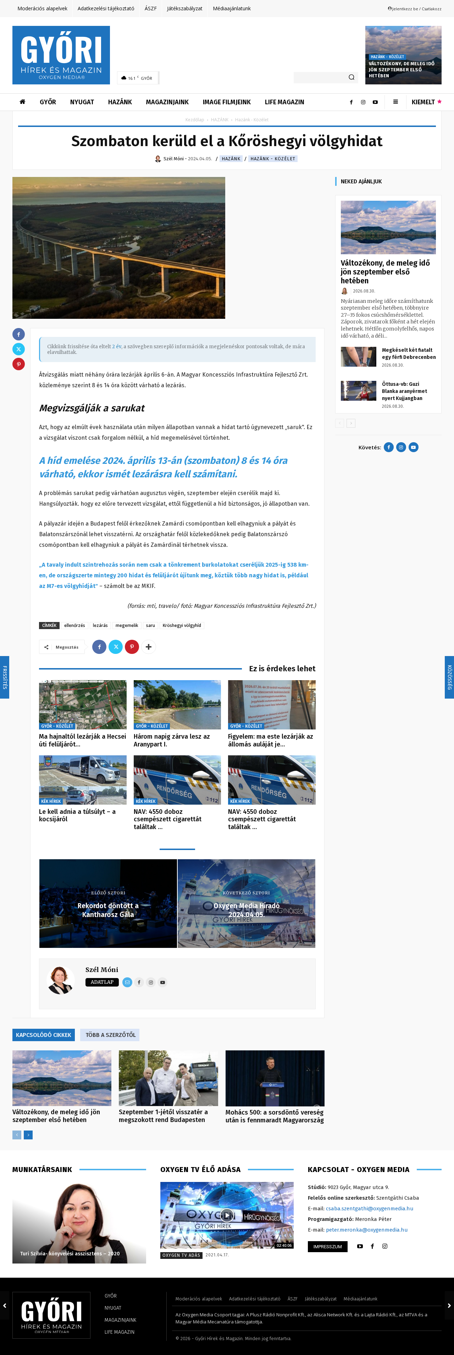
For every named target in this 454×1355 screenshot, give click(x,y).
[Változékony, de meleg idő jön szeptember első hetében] (61, 1078)
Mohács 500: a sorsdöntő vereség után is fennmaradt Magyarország (275, 1116)
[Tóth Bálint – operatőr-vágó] (82, 1223)
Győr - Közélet (57, 726)
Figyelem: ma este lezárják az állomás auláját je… (270, 740)
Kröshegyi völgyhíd (182, 625)
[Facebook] (351, 102)
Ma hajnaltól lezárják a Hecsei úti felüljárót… (82, 740)
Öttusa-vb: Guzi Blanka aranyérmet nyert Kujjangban (404, 391)
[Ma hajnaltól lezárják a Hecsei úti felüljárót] (83, 704)
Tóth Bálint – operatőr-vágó (56, 1254)
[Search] (351, 77)
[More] (148, 647)
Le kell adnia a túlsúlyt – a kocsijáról (77, 815)
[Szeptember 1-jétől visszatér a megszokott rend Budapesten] (168, 1078)
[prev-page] (16, 1135)
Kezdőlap (195, 120)
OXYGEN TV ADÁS (181, 1255)
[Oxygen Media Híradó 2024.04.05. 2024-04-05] (449, 1305)
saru (150, 625)
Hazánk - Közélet (387, 57)
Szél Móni (101, 970)
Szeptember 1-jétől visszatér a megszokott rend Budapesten (163, 1116)
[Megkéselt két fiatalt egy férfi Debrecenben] (358, 357)
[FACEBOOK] (372, 1246)
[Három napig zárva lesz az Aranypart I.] (177, 704)
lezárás (100, 625)
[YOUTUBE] (360, 1246)
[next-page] (28, 1135)
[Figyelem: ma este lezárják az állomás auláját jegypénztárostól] (272, 704)
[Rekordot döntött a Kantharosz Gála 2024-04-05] (4, 1305)
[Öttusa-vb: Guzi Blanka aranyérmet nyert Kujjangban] (358, 391)
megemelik (127, 625)
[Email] (127, 982)
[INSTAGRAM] (385, 1246)
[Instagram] (363, 102)
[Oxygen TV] (227, 1215)
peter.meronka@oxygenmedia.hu (367, 1230)
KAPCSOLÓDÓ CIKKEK (43, 1035)
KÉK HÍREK (51, 801)
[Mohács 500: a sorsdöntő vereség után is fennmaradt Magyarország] (275, 1078)
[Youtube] (375, 102)
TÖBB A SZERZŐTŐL (110, 1035)
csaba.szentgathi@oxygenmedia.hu (370, 1208)
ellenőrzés (74, 625)
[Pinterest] (132, 647)
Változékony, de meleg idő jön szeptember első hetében (401, 69)
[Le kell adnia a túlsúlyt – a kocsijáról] (83, 780)
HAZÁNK (219, 120)
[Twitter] (116, 647)
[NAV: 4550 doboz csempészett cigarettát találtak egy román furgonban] (177, 780)
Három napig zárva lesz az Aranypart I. (172, 740)
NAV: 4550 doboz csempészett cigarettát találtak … (167, 819)
